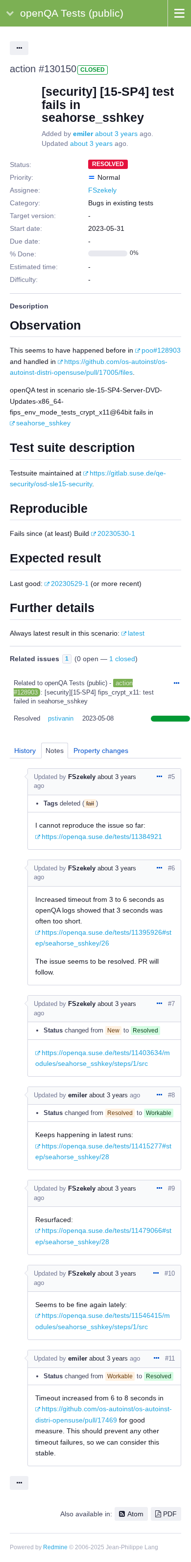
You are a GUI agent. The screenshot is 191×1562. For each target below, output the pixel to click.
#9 (171, 1188)
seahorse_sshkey (43, 423)
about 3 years (116, 134)
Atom (135, 1514)
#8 (171, 1095)
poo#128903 (161, 350)
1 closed (122, 659)
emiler (83, 134)
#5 (171, 777)
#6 (171, 868)
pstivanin (60, 718)
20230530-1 (116, 533)
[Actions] (176, 683)
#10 (170, 1273)
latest (136, 633)
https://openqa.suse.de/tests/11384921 (102, 836)
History (25, 750)
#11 (170, 1358)
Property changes (100, 750)
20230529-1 (70, 583)
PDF (170, 1514)
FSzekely (102, 190)
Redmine (55, 1547)
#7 (171, 1003)
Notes (55, 750)
